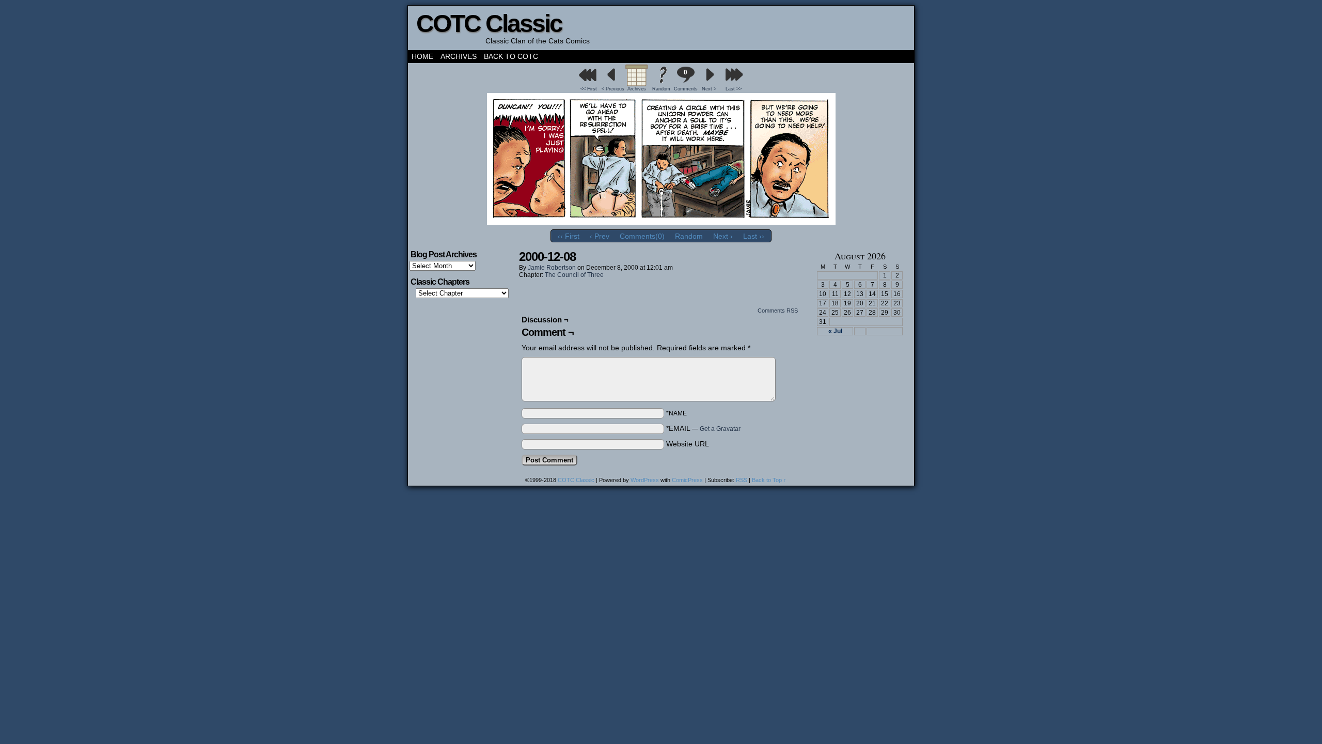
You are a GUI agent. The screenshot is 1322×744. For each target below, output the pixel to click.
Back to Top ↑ (769, 480)
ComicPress (687, 480)
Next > (709, 88)
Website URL (687, 444)
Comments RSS (778, 310)
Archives (458, 56)
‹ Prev (599, 236)
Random (661, 88)
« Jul (835, 331)
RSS (741, 480)
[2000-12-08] (661, 222)
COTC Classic (489, 23)
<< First (588, 88)
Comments (685, 80)
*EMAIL (703, 428)
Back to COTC (511, 56)
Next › (723, 236)
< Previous (613, 88)
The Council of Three (574, 274)
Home (422, 56)
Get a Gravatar (720, 428)
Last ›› (753, 236)
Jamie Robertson (552, 267)
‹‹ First (568, 236)
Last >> (734, 88)
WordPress (645, 480)
